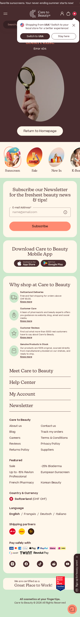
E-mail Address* (21, 207)
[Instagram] (12, 564)
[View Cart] (68, 13)
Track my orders (52, 432)
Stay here (64, 36)
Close (73, 25)
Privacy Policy (50, 444)
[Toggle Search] (11, 13)
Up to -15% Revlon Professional (21, 474)
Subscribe (40, 226)
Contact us (48, 426)
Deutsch (46, 514)
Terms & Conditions (54, 438)
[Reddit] (54, 564)
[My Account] (62, 13)
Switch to (35, 36)
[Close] (77, 556)
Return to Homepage (39, 131)
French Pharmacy (21, 483)
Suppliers (47, 450)
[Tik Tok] (40, 564)
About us (15, 426)
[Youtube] (67, 564)
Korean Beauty (51, 483)
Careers (14, 438)
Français (30, 514)
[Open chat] (72, 609)
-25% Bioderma (51, 466)
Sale (12, 466)
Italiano (61, 514)
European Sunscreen (55, 472)
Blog (12, 432)
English (14, 514)
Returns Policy (19, 450)
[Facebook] (26, 564)
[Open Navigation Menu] (5, 13)
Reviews (15, 444)
